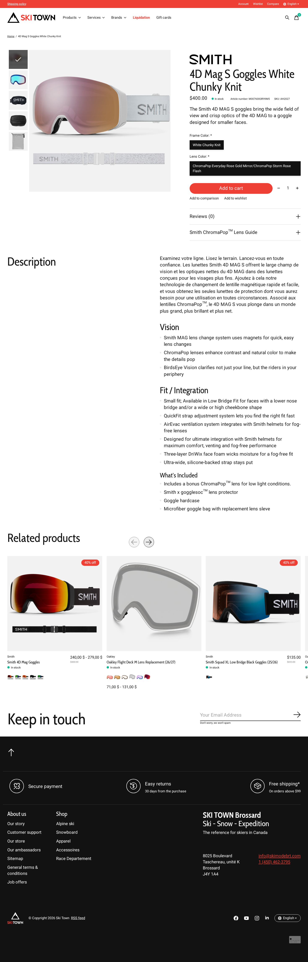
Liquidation (141, 17)
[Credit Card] (295, 941)
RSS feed (78, 918)
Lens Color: (199, 156)
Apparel (63, 841)
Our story (16, 824)
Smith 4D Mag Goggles (23, 662)
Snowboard (67, 832)
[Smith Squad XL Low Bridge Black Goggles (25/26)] (253, 603)
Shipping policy (16, 4)
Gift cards (163, 17)
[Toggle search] (287, 17)
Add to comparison (204, 198)
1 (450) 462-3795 (274, 862)
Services (94, 17)
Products (70, 17)
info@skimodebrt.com (280, 856)
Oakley (111, 657)
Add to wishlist (235, 198)
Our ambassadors (24, 850)
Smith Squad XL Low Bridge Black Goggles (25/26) (242, 662)
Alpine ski (65, 824)
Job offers (17, 882)
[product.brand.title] (245, 59)
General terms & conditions (22, 870)
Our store (16, 841)
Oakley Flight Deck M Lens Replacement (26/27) (141, 662)
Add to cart (231, 188)
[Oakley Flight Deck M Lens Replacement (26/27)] (154, 603)
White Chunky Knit (206, 145)
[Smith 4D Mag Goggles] (54, 603)
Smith (10, 657)
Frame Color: (201, 135)
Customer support (24, 832)
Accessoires (67, 850)
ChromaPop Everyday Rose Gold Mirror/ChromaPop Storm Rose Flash (242, 169)
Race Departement (73, 859)
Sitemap (15, 859)
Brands (116, 17)
